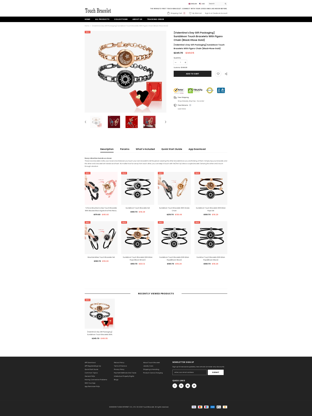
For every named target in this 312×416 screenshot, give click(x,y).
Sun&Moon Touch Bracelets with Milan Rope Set (211, 209)
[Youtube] (194, 385)
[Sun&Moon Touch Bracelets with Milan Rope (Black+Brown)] (137, 237)
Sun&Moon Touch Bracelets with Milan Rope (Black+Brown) (137, 258)
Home (87, 26)
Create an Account (220, 13)
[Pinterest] (181, 385)
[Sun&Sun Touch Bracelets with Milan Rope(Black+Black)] (210, 237)
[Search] (217, 4)
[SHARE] (225, 74)
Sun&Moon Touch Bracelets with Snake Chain (174, 209)
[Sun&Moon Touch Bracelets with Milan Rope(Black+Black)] (174, 237)
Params (124, 149)
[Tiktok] (187, 385)
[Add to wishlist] (218, 74)
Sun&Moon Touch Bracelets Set (138, 208)
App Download (197, 149)
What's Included (145, 149)
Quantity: (177, 58)
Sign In (208, 13)
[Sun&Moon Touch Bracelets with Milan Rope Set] (210, 188)
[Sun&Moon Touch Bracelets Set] (137, 188)
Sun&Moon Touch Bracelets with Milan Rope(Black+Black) (174, 258)
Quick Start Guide (171, 149)
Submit (215, 372)
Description (107, 149)
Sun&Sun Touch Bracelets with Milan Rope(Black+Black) (211, 258)
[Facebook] (174, 385)
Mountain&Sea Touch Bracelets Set (101, 257)
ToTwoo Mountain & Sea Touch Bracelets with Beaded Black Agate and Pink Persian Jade (101, 209)
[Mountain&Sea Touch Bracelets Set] (101, 237)
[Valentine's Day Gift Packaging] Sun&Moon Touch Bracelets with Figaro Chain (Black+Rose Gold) (99, 333)
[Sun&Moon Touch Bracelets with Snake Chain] (174, 188)
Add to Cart (192, 74)
